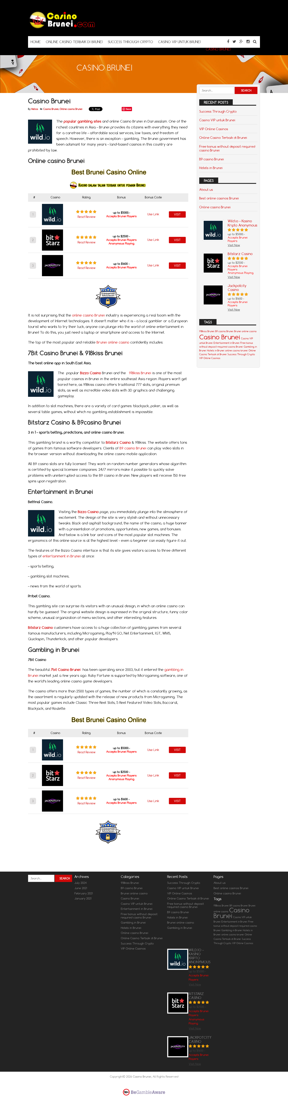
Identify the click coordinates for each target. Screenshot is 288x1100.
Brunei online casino (113, 342)
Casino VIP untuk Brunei (217, 120)
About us (206, 189)
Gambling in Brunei (133, 922)
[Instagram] (248, 41)
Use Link (153, 214)
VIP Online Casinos (213, 129)
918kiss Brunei (140, 373)
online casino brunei (236, 350)
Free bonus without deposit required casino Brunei (227, 148)
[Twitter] (234, 41)
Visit (177, 214)
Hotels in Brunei (211, 168)
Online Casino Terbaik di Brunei (223, 137)
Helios (34, 109)
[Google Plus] (241, 41)
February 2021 (83, 893)
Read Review (87, 217)
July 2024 (80, 882)
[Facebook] (228, 41)
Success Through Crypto (218, 111)
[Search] (255, 41)
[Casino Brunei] (62, 27)
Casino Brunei (51, 109)
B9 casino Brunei (133, 448)
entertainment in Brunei (62, 556)
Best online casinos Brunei (219, 198)
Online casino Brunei (71, 109)
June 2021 (80, 888)
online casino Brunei (88, 315)
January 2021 (83, 898)
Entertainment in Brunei (227, 342)
